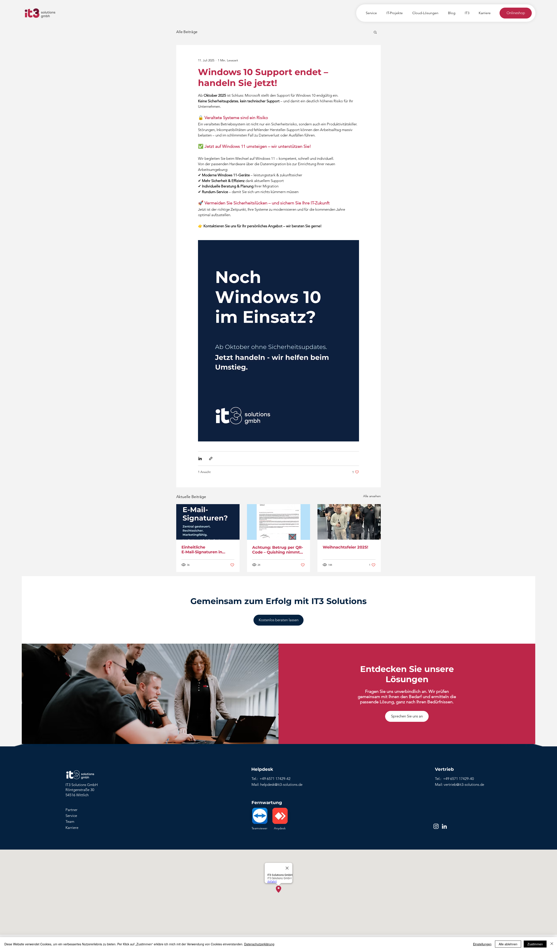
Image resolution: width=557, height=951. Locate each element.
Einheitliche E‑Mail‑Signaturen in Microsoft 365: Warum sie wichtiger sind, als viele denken (207, 549)
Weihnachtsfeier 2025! (345, 547)
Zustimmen (535, 944)
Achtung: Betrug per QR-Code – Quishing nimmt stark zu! (277, 550)
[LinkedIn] (444, 826)
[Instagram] (436, 826)
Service (71, 815)
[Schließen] (551, 944)
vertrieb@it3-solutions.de (464, 784)
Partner (71, 810)
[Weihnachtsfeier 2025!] (349, 522)
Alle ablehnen (508, 944)
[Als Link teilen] (211, 458)
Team (69, 821)
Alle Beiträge (186, 32)
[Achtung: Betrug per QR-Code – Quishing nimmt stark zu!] (278, 522)
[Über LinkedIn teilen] (200, 458)
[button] (375, 32)
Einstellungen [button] (482, 944)
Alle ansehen (372, 496)
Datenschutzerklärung (259, 944)
